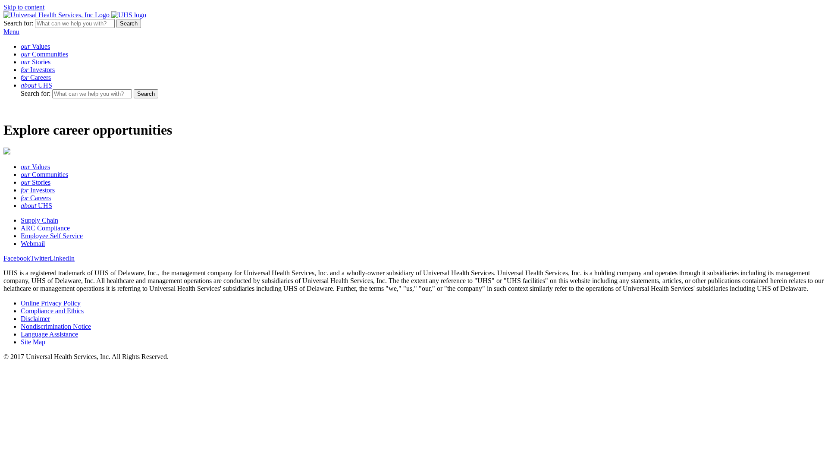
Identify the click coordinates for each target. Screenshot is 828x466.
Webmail (33, 243)
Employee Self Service (52, 235)
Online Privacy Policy (51, 303)
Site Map (33, 342)
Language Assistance (49, 334)
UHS (36, 85)
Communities (44, 54)
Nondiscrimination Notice (56, 326)
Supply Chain (39, 220)
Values (35, 46)
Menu (11, 31)
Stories (35, 62)
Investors (38, 69)
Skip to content (23, 7)
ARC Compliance (45, 228)
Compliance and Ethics (52, 311)
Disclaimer (35, 318)
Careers (36, 77)
